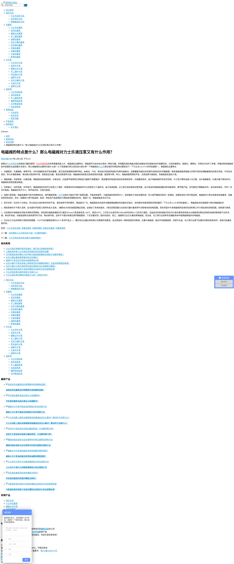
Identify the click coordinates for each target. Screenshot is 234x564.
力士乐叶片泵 (16, 63)
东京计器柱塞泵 (17, 42)
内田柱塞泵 (15, 48)
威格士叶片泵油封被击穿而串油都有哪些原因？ (26, 456)
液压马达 (10, 13)
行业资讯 (15, 113)
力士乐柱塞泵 (16, 28)
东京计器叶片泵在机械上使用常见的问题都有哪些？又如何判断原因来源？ (38, 263)
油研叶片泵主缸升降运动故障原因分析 (22, 260)
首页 (8, 136)
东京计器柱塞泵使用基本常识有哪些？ (22, 257)
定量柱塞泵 (37, 228)
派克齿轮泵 (15, 95)
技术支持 (15, 115)
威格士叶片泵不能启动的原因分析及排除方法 (25, 412)
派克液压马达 (16, 19)
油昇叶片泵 (15, 86)
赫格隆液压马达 (17, 22)
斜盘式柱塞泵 (49, 228)
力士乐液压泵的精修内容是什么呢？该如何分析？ (27, 275)
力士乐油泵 (36, 532)
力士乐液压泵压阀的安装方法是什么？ (22, 272)
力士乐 (101, 167)
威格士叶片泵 (16, 69)
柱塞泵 (9, 25)
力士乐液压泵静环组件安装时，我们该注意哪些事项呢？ (30, 249)
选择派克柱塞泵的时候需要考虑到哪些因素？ (25, 390)
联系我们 (10, 124)
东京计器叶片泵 (17, 80)
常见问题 (15, 118)
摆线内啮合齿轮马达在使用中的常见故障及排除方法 (28, 445)
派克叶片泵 (15, 66)
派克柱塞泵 (15, 31)
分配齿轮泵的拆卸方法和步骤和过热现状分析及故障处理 (30, 269)
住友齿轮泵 (15, 107)
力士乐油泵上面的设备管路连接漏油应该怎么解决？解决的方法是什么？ (37, 423)
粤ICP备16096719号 (48, 551)
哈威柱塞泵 (15, 51)
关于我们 (15, 127)
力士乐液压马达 (17, 16)
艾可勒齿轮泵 (16, 104)
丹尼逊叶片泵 (16, 74)
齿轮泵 (9, 89)
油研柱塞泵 (15, 39)
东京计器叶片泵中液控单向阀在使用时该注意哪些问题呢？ (31, 266)
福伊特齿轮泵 (16, 101)
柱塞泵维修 (60, 228)
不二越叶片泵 (16, 72)
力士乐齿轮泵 (16, 92)
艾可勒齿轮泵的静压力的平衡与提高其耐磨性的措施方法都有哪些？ (35, 255)
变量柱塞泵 (26, 228)
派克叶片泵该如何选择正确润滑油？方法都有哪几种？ (29, 434)
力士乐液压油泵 (13, 228)
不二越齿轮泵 (16, 98)
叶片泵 (9, 60)
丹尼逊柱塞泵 (16, 45)
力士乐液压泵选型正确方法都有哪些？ (25, 238)
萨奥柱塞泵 (15, 57)
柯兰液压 (10, 10)
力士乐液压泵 (13, 164)
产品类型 (10, 121)
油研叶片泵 (15, 77)
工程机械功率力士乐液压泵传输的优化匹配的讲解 (27, 252)
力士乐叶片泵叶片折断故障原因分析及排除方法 (26, 467)
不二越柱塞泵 (16, 36)
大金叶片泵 (15, 83)
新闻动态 (10, 110)
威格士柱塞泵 (16, 33)
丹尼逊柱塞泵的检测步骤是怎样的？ (21, 478)
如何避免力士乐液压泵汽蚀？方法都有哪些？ (28, 233)
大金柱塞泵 (15, 54)
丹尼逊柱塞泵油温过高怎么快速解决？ (22, 401)
